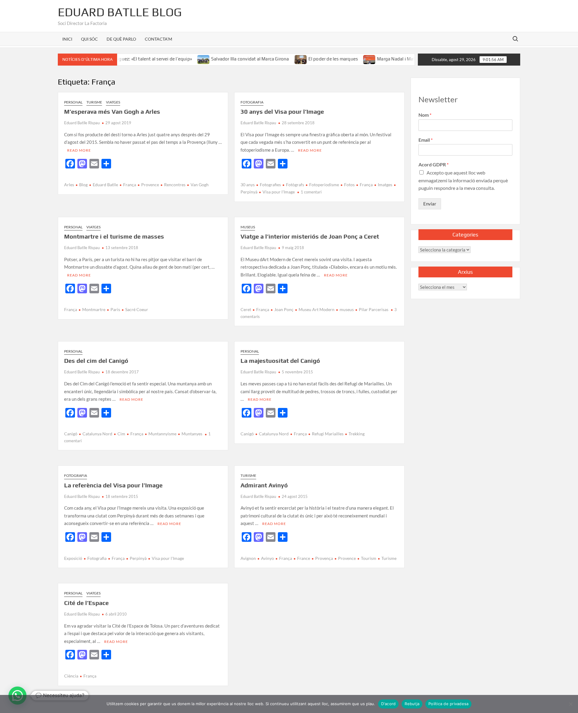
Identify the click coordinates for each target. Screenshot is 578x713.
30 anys (248, 184)
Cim (121, 433)
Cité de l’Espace (86, 602)
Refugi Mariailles (327, 433)
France (303, 558)
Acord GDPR (433, 164)
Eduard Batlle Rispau (82, 122)
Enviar (429, 203)
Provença (324, 558)
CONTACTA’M (158, 39)
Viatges (113, 102)
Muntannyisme (162, 433)
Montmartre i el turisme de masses (114, 236)
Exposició (73, 558)
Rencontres (174, 184)
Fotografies (270, 184)
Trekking (357, 433)
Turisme (94, 102)
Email (425, 140)
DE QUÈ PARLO (121, 39)
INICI (67, 39)
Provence (150, 184)
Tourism (368, 558)
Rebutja (412, 703)
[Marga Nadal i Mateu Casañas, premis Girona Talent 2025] (355, 58)
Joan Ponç (284, 309)
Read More (79, 150)
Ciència (71, 675)
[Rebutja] (570, 704)
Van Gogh (200, 184)
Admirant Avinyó (264, 485)
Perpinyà (138, 558)
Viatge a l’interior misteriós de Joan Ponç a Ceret (310, 236)
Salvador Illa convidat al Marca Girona (236, 58)
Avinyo (267, 558)
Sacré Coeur (136, 309)
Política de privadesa (448, 703)
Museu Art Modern (316, 309)
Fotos (349, 184)
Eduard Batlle (105, 184)
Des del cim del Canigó (96, 360)
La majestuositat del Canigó (280, 360)
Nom (424, 115)
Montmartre (93, 309)
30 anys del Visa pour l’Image (282, 111)
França (129, 184)
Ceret (246, 309)
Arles (69, 184)
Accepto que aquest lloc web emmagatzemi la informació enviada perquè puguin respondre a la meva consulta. (463, 180)
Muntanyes (192, 433)
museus (347, 309)
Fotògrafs (295, 184)
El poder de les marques (318, 58)
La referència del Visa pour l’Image (113, 485)
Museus (248, 227)
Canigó (70, 433)
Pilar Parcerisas (373, 309)
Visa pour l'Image (279, 191)
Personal (73, 102)
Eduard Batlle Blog (120, 12)
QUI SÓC (89, 39)
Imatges (385, 184)
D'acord (388, 703)
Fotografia (252, 102)
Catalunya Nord (97, 433)
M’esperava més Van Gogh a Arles (112, 111)
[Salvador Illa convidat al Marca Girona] (189, 58)
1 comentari (311, 192)
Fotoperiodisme (324, 184)
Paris (115, 309)
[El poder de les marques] (286, 58)
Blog (83, 184)
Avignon (248, 558)
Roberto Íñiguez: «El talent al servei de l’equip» (129, 58)
